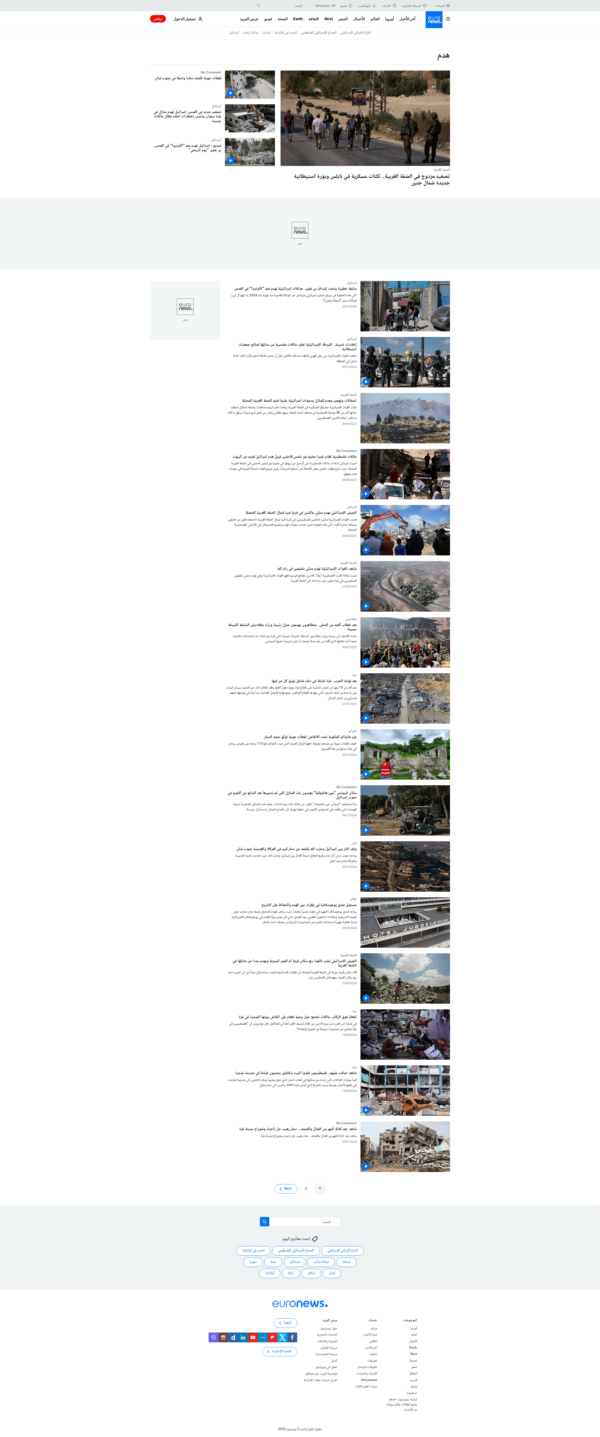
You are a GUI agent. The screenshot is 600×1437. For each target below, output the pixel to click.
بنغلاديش (351, 619)
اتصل (334, 1361)
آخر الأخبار (407, 18)
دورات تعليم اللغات (366, 1386)
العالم (375, 18)
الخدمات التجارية (327, 1335)
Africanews (369, 1380)
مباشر (158, 19)
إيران (332, 1273)
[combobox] (282, 5)
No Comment (211, 72)
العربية (441, 5)
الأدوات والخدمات (366, 1374)
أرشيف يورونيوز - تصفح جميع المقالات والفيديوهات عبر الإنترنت (401, 1404)
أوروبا (389, 18)
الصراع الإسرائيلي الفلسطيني (319, 33)
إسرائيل (234, 33)
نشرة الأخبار (370, 1335)
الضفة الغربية (442, 170)
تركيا (291, 1273)
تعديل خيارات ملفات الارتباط (320, 1380)
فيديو (268, 18)
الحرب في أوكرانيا (286, 33)
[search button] (258, 5)
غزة (354, 675)
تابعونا (373, 1354)
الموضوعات (410, 1320)
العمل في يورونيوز (326, 1367)
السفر (343, 18)
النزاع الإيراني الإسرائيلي (356, 33)
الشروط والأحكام (327, 1341)
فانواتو (352, 731)
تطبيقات (372, 1361)
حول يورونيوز (328, 1328)
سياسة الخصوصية (326, 1354)
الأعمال (359, 18)
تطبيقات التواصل (367, 1367)
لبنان (354, 843)
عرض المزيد (329, 1320)
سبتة (273, 1262)
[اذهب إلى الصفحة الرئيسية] (434, 19)
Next (328, 18)
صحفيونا (412, 1393)
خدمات (372, 1320)
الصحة (283, 18)
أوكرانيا (269, 1273)
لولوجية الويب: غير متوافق (321, 1374)
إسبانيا (266, 33)
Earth (298, 18)
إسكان (311, 1273)
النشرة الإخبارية (281, 1351)
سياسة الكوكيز (328, 1348)
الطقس (373, 1341)
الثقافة (313, 18)
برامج (414, 1386)
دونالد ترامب (251, 33)
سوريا (253, 1262)
